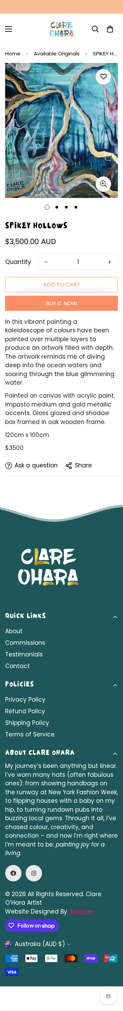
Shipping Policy (27, 723)
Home (12, 53)
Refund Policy (25, 711)
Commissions (25, 643)
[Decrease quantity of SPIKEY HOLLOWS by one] (46, 262)
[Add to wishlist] (103, 76)
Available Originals (57, 53)
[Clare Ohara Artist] (61, 29)
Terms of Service (30, 734)
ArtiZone (81, 911)
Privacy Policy (25, 699)
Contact (17, 666)
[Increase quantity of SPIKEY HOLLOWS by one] (110, 262)
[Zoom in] (103, 184)
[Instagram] (34, 873)
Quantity (18, 262)
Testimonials (24, 654)
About (14, 631)
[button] (110, 29)
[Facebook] (13, 873)
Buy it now (61, 303)
